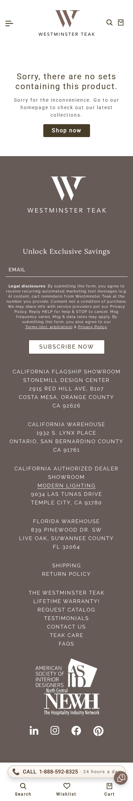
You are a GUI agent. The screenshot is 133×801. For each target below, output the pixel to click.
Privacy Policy (92, 327)
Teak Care (67, 635)
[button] (117, 777)
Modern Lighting (67, 486)
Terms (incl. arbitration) (49, 327)
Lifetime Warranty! (66, 601)
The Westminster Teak (67, 593)
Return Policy (66, 574)
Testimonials (66, 618)
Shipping (66, 566)
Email (17, 269)
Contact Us (66, 627)
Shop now (67, 130)
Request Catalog (66, 610)
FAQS (66, 644)
